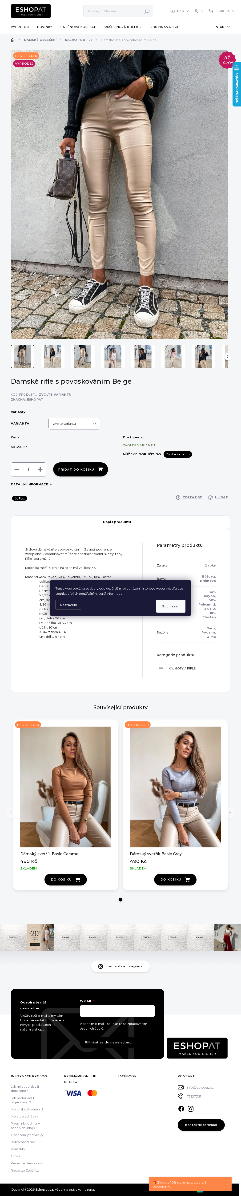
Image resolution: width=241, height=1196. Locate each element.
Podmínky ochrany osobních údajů (25, 1125)
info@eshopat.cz (200, 1087)
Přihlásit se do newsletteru (108, 1042)
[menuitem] (21, 27)
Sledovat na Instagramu (124, 966)
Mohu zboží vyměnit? (27, 1109)
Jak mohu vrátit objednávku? (22, 1100)
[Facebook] (181, 1108)
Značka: (27, 399)
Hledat (147, 11)
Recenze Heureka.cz (27, 1163)
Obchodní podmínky (27, 1135)
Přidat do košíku (76, 469)
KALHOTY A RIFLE (182, 668)
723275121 (194, 1096)
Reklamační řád (23, 1142)
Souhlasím (171, 606)
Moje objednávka (24, 1116)
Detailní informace (29, 484)
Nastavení (68, 604)
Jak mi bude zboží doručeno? (25, 1089)
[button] (120, 899)
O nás (15, 1156)
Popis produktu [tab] (117, 522)
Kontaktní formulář (201, 1125)
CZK (180, 11)
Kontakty (18, 1149)
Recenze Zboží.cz (25, 1170)
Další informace (110, 593)
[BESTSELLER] (65, 787)
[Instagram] (190, 1108)
